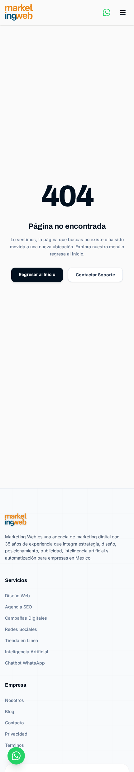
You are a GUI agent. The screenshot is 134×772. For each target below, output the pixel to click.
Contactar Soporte (95, 274)
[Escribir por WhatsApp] (106, 12)
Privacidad (16, 733)
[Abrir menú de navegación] (123, 12)
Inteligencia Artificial (26, 651)
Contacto (14, 722)
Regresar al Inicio (37, 274)
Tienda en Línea (21, 640)
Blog (9, 711)
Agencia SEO (18, 606)
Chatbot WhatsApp (25, 662)
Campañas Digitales (26, 618)
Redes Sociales (21, 629)
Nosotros (14, 700)
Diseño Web (17, 595)
